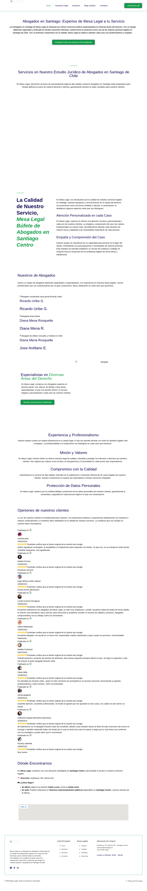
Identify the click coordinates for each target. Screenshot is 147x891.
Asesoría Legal (61, 6)
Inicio (48, 6)
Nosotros (76, 6)
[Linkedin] (11, 868)
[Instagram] (18, 868)
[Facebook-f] (14, 868)
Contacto (104, 6)
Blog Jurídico (90, 6)
